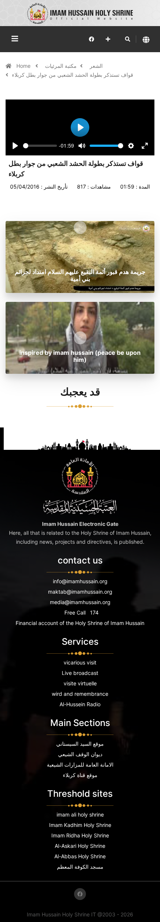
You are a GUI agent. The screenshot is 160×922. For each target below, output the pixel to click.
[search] (127, 39)
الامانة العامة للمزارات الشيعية (80, 764)
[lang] (146, 39)
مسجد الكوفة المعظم (80, 866)
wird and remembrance (80, 694)
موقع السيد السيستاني (80, 744)
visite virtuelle (80, 683)
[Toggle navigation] (15, 39)
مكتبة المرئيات (61, 66)
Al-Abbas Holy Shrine (80, 856)
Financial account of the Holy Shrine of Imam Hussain (80, 623)
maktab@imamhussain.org (80, 591)
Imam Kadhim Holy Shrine (80, 825)
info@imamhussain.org (80, 581)
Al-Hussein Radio (80, 704)
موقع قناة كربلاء (80, 775)
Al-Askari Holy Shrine (80, 846)
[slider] (40, 145)
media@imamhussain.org (80, 602)
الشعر (96, 66)
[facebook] (91, 39)
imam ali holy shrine (80, 814)
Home (24, 66)
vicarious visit (80, 662)
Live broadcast (80, 673)
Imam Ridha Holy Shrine (80, 835)
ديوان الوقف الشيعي (80, 754)
